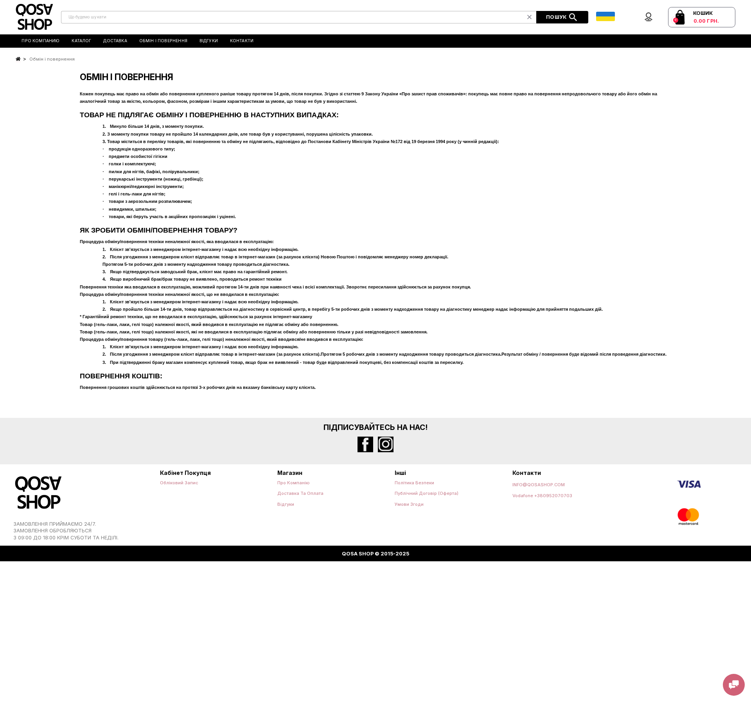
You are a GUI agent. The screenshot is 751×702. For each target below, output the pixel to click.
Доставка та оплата (300, 493)
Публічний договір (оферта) (426, 493)
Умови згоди (409, 504)
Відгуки (208, 40)
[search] (298, 17)
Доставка (115, 40)
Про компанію (293, 482)
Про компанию (40, 40)
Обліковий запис (179, 482)
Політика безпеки (414, 482)
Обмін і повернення (163, 40)
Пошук (557, 17)
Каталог (81, 40)
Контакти (242, 40)
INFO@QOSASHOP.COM (538, 484)
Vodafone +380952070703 (542, 495)
